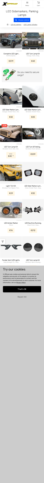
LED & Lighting (16, 25)
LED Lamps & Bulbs (30, 25)
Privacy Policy (21, 282)
